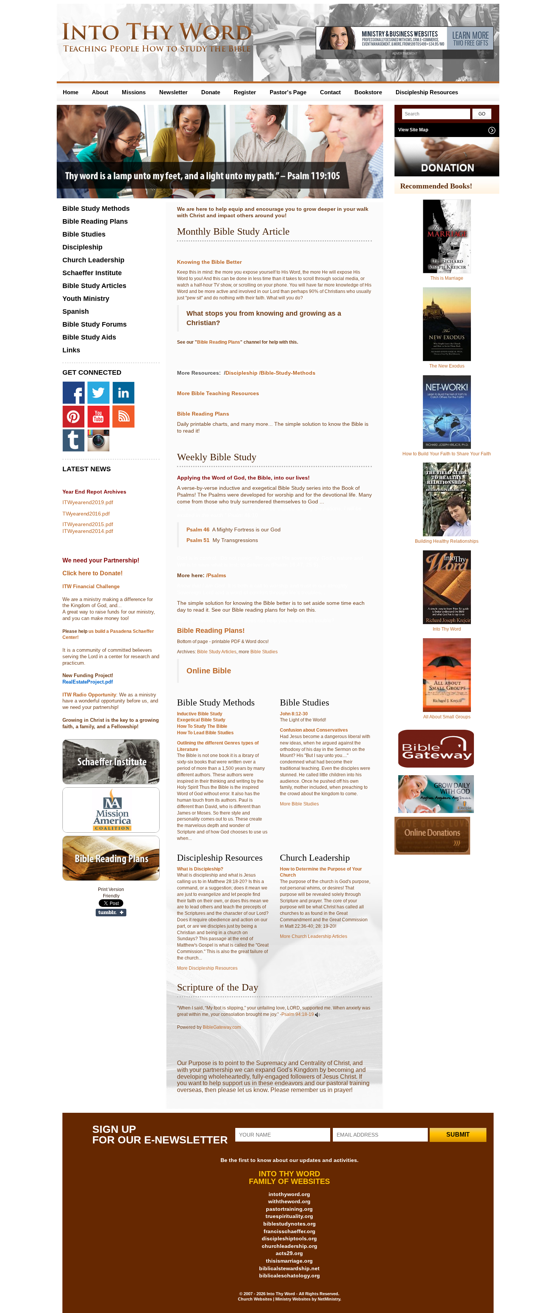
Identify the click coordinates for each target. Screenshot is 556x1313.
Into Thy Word (447, 629)
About (100, 92)
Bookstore (368, 92)
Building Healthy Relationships (446, 541)
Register (245, 92)
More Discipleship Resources (207, 968)
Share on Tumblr (111, 912)
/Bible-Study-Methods (287, 373)
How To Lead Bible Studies (205, 732)
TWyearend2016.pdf (85, 514)
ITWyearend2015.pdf (87, 524)
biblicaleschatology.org (289, 1276)
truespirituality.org (289, 1216)
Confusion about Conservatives (314, 730)
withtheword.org (289, 1201)
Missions (134, 92)
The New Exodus (446, 366)
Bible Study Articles (216, 651)
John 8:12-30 (294, 713)
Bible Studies (264, 651)
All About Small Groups (447, 717)
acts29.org (289, 1253)
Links (71, 350)
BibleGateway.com (222, 1027)
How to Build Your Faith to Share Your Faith (446, 453)
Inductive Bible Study (199, 713)
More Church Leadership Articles (313, 936)
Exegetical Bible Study (201, 720)
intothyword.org (289, 1194)
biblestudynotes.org (289, 1224)
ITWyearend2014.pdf (87, 531)
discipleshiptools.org (289, 1238)
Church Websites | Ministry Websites (275, 1299)
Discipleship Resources (427, 92)
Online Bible (208, 671)
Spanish (75, 311)
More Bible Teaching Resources (218, 393)
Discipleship (241, 373)
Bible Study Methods (96, 208)
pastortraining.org (289, 1209)
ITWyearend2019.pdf (87, 502)
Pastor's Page (288, 92)
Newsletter (173, 92)
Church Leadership (93, 260)
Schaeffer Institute (92, 273)
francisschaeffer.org (289, 1231)
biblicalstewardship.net (289, 1268)
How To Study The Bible (202, 726)
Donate (210, 92)
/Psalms (217, 575)
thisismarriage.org (289, 1261)
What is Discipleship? (200, 869)
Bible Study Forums (94, 324)
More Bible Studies (299, 804)
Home (70, 92)
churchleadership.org (289, 1246)
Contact (330, 92)
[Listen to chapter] (317, 1014)
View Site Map (413, 129)
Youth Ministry (85, 298)
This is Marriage (446, 278)
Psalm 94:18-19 (297, 1014)
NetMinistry (329, 1299)
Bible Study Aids (89, 337)
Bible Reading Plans (218, 342)
